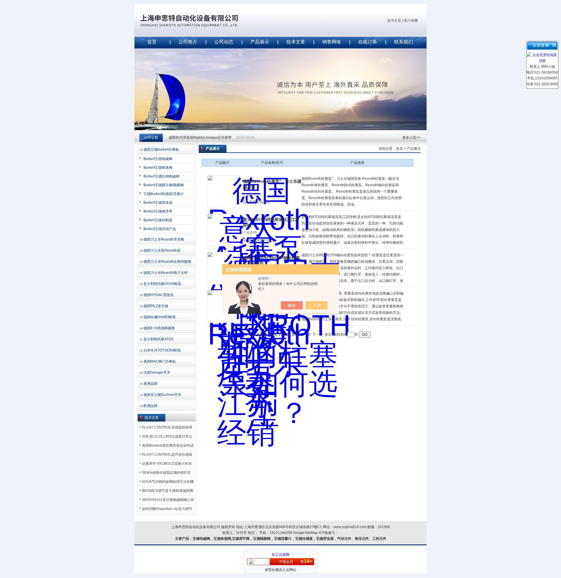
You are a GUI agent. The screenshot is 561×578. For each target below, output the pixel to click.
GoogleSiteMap (305, 533)
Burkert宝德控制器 (157, 220)
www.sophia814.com (349, 527)
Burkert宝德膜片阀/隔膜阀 (163, 185)
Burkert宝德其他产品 (159, 229)
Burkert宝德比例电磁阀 (161, 176)
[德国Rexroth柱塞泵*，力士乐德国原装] (223, 191)
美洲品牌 (150, 384)
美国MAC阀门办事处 (159, 361)
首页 (152, 41)
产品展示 (259, 41)
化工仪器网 (280, 555)
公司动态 (223, 41)
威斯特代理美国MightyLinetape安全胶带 (200, 137)
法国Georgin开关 (156, 372)
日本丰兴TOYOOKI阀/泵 (162, 350)
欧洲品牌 (150, 406)
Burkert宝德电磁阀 (157, 159)
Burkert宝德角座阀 (157, 168)
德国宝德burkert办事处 (161, 149)
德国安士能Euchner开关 (162, 395)
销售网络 (331, 41)
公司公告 (151, 137)
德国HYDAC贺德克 (158, 295)
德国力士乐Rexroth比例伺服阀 (167, 262)
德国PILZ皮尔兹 (155, 306)
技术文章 (295, 41)
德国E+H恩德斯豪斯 (159, 328)
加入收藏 (411, 20)
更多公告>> (411, 137)
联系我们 (403, 41)
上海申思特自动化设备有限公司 (198, 20)
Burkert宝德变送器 (157, 203)
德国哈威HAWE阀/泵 (159, 317)
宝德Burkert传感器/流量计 (163, 194)
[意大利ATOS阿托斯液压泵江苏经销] (223, 230)
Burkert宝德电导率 (157, 211)
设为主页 (394, 20)
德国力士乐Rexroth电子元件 (165, 273)
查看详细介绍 (259, 202)
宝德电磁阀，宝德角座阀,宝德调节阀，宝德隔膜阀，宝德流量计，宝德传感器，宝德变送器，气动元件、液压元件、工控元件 (289, 539)
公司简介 (188, 41)
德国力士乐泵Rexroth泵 (162, 250)
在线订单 (367, 41)
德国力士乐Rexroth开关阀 (163, 239)
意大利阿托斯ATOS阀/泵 (162, 284)
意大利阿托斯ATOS (158, 339)
